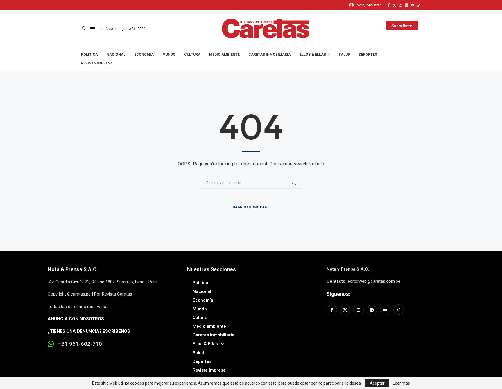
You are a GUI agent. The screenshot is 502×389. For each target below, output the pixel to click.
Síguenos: (338, 294)
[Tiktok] (419, 5)
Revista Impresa (97, 63)
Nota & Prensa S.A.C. (73, 269)
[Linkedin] (406, 5)
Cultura (192, 55)
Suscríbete (401, 26)
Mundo (168, 55)
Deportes (368, 55)
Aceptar (377, 383)
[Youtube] (412, 5)
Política (89, 55)
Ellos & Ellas (313, 55)
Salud (344, 55)
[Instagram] (400, 5)
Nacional (116, 55)
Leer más (401, 383)
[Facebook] (389, 5)
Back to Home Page (251, 207)
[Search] (84, 28)
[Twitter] (394, 5)
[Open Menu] (92, 28)
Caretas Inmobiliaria (269, 55)
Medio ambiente (224, 55)
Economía (144, 55)
